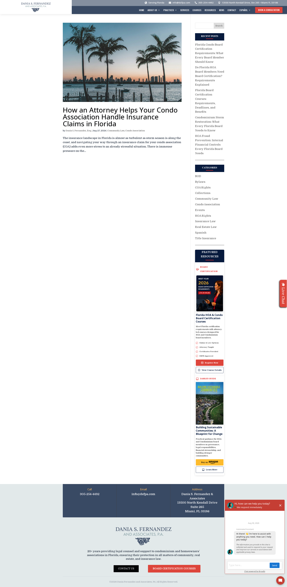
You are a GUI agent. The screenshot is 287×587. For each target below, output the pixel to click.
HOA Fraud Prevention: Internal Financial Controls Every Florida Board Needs (209, 144)
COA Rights (203, 187)
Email (143, 489)
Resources (210, 10)
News (221, 10)
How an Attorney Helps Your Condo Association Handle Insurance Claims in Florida (120, 116)
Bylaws (200, 181)
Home (141, 10)
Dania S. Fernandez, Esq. (78, 130)
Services (184, 10)
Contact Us (126, 568)
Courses (197, 10)
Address (197, 489)
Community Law (115, 130)
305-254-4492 (206, 2)
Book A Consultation (269, 10)
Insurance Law (205, 221)
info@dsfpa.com (181, 2)
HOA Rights (203, 215)
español (243, 10)
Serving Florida (156, 2)
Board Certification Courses (174, 568)
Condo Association (135, 130)
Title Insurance (205, 238)
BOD (198, 176)
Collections (202, 193)
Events (200, 210)
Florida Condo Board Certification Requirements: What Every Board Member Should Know (209, 53)
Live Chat (283, 295)
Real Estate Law (206, 227)
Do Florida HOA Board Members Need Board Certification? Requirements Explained (209, 76)
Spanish (200, 232)
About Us (152, 10)
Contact (232, 10)
